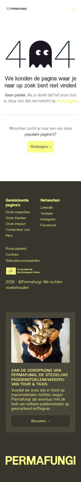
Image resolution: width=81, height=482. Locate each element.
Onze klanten (16, 217)
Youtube (46, 213)
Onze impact (16, 223)
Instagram (48, 219)
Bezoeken (38, 421)
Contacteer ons (18, 229)
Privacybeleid (16, 248)
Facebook (48, 224)
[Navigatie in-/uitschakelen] (73, 8)
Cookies (12, 254)
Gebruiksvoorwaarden (23, 260)
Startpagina (39, 147)
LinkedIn (46, 207)
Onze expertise (18, 211)
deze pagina (67, 101)
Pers (9, 235)
